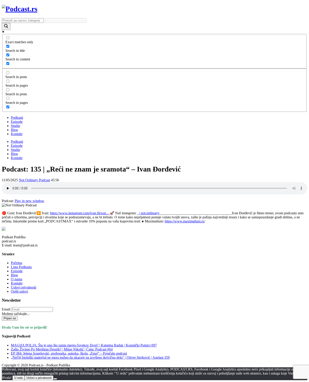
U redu (18, 378)
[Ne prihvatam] (55, 379)
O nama (16, 279)
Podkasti (17, 117)
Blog (14, 130)
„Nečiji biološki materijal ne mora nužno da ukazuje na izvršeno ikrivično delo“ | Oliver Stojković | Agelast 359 (90, 357)
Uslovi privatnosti (23, 287)
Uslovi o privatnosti (39, 378)
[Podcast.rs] (19, 9)
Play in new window (29, 201)
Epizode (17, 122)
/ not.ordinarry (149, 213)
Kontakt (16, 134)
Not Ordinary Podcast (34, 180)
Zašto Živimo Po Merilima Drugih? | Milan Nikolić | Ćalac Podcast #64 (62, 349)
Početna (16, 263)
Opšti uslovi (19, 291)
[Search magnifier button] (6, 26)
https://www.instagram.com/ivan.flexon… (80, 213)
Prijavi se (10, 318)
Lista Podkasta (21, 267)
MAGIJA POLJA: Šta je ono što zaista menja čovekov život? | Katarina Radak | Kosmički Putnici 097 (84, 345)
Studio (15, 126)
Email (6, 309)
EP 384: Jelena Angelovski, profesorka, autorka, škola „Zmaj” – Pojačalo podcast (69, 353)
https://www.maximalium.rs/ (185, 221)
